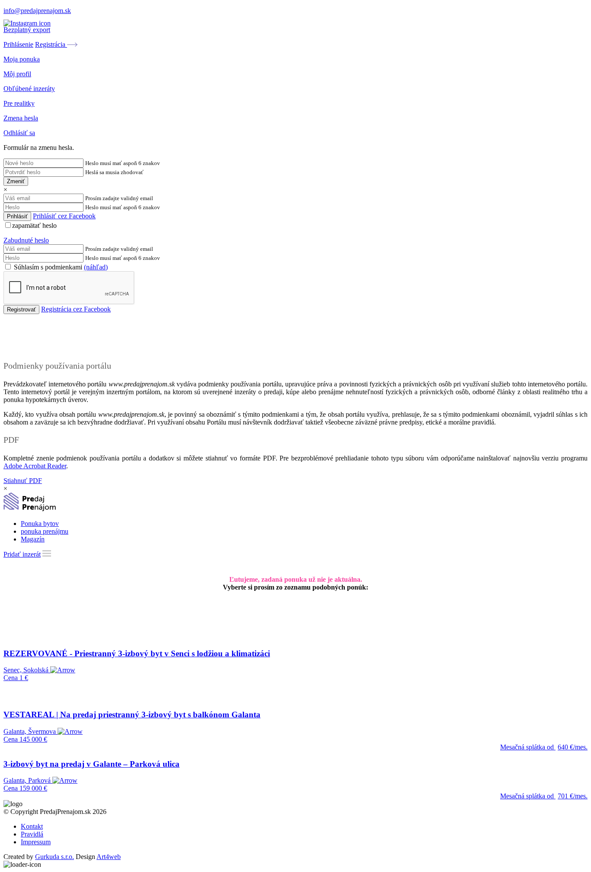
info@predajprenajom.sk (37, 10)
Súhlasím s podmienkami (60, 267)
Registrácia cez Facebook (76, 309)
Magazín (33, 539)
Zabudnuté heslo (26, 240)
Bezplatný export (26, 29)
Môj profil (17, 74)
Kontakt (32, 826)
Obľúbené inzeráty (29, 88)
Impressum (36, 842)
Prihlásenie (18, 44)
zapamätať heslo (34, 225)
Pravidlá (32, 834)
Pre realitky (19, 103)
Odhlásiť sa (19, 132)
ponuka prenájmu (44, 531)
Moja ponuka (21, 59)
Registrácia (51, 44)
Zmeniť (16, 181)
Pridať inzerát (22, 554)
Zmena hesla (20, 118)
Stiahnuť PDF (22, 480)
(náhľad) (96, 267)
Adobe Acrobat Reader (34, 466)
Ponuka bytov (40, 523)
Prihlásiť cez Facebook (64, 216)
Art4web (108, 856)
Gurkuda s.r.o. (54, 856)
